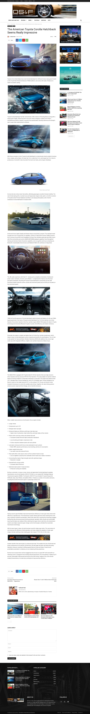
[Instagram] (64, 701)
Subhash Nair (13, 36)
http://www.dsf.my (22, 589)
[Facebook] (17, 40)
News (14, 26)
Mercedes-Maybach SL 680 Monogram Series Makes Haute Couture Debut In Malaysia (47, 617)
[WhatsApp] (26, 40)
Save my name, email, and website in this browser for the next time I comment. (27, 655)
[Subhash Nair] (8, 36)
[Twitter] (20, 40)
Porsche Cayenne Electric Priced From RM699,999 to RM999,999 (74, 130)
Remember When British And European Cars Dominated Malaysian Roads (74, 115)
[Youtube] (68, 701)
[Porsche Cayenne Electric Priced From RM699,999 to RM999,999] (63, 130)
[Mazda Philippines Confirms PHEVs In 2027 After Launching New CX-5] (32, 609)
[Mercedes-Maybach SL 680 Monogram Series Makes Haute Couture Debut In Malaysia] (48, 609)
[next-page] (10, 622)
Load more (71, 136)
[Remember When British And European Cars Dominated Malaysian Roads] (63, 116)
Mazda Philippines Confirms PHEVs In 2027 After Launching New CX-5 (75, 108)
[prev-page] (8, 622)
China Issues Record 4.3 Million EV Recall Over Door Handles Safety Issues (14, 617)
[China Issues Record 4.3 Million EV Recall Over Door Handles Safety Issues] (15, 609)
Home (8, 24)
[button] (81, 20)
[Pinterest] (23, 40)
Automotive (13, 24)
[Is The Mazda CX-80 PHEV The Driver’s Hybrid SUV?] (63, 94)
